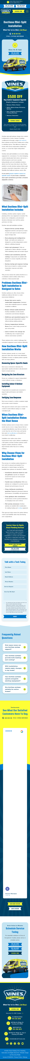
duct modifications (12, 433)
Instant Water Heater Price (16, 1)
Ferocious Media (16, 1055)
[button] (27, 11)
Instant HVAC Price (15, 2)
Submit (15, 616)
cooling (20, 508)
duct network (22, 140)
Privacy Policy (20, 612)
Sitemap (25, 1057)
